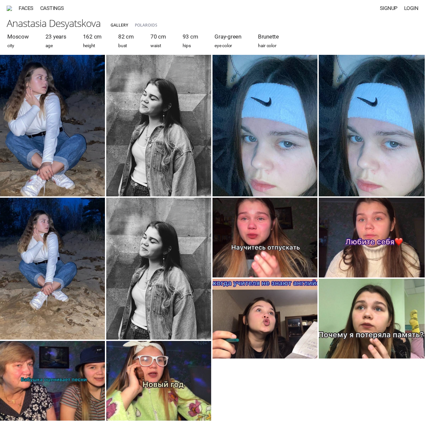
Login (411, 8)
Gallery (119, 25)
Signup (388, 8)
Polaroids (146, 25)
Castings (52, 8)
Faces (26, 8)
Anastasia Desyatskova (54, 23)
